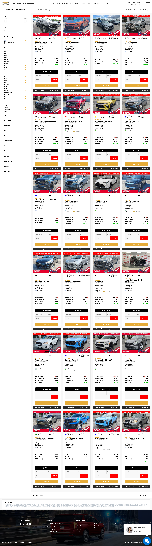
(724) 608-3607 (134, 2)
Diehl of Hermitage (40, 90)
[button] (59, 24)
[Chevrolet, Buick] (5, 3)
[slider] (5, 21)
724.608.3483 (55, 90)
